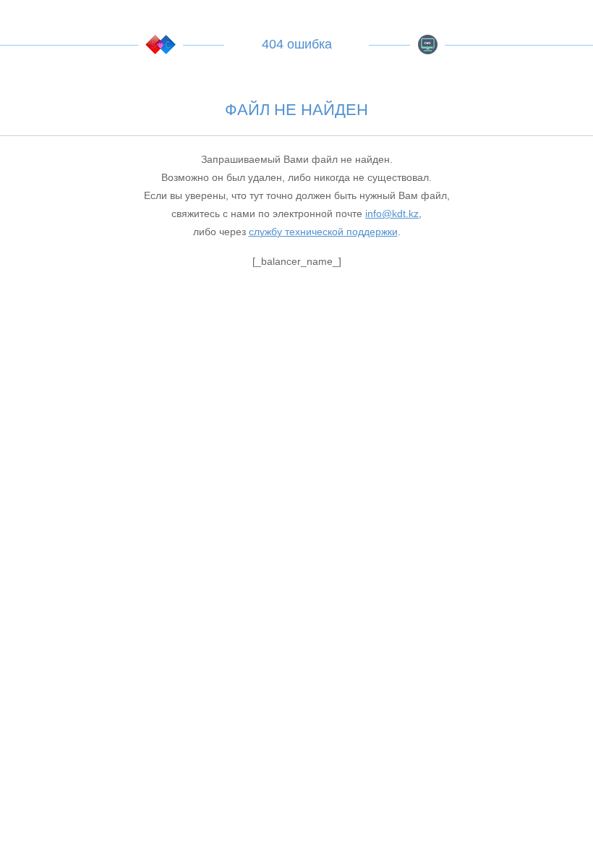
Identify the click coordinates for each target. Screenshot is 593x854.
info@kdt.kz (392, 213)
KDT (160, 44)
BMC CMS (427, 44)
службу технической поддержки (323, 231)
